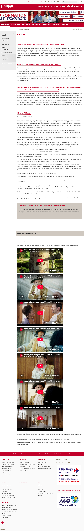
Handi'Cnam (40, 489)
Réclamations (68, 453)
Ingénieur (26, 29)
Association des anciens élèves (45, 493)
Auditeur (4, 502)
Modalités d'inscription (7, 489)
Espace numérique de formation (9, 505)
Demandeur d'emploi (6, 493)
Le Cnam (40, 482)
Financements (5, 491)
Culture (39, 487)
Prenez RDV (41, 464)
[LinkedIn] (45, 1)
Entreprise (41, 459)
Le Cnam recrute (42, 491)
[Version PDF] (78, 29)
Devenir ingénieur (6, 57)
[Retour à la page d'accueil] (9, 7)
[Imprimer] (73, 29)
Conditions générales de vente (44, 453)
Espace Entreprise (42, 462)
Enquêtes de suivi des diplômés (9, 509)
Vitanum (40, 495)
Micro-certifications (6, 52)
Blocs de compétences (5, 43)
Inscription (5, 482)
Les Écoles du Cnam (6, 63)
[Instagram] (51, 1)
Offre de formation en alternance (27, 464)
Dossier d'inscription (6, 485)
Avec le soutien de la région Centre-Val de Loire (69, 490)
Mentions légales (58, 453)
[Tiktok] (54, 1)
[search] (69, 2)
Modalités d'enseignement (8, 495)
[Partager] (81, 29)
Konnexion (2, 529)
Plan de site (15, 453)
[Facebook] (48, 1)
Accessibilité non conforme (27, 453)
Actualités (23, 482)
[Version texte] (76, 29)
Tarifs (3, 487)
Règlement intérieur (6, 507)
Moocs (3, 66)
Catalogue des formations (5, 34)
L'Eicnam (4, 59)
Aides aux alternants (24, 470)
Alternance (23, 459)
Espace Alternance (24, 462)
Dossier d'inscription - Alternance (27, 468)
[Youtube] (58, 1)
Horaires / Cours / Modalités (8, 497)
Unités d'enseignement (5, 48)
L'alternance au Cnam (25, 466)
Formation (20, 29)
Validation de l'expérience (5, 39)
